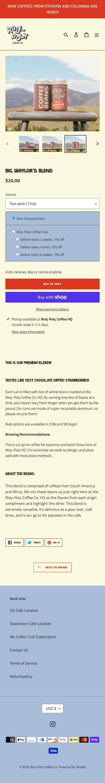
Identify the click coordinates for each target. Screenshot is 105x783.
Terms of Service (23, 663)
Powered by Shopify (72, 766)
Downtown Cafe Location (30, 623)
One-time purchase (30, 218)
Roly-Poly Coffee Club (32, 231)
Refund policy (21, 676)
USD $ (51, 708)
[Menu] (97, 34)
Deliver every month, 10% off (41, 247)
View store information (28, 331)
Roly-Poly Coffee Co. (44, 766)
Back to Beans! (56, 567)
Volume (10, 194)
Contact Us (19, 650)
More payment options (52, 309)
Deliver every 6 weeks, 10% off (42, 254)
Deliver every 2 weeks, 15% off (42, 239)
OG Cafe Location (24, 610)
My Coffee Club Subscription (33, 637)
